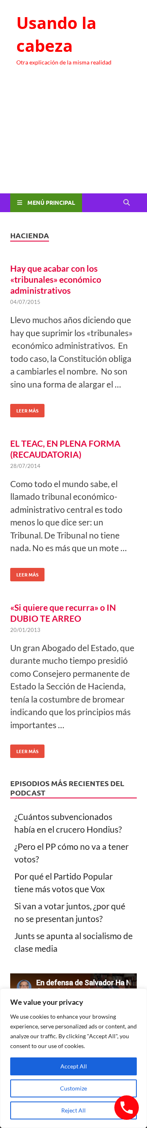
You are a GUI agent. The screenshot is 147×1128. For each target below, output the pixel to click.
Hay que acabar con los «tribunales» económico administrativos (55, 279)
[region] (73, 1058)
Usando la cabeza (56, 34)
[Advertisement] (73, 137)
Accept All (73, 1066)
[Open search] (126, 202)
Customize (73, 1088)
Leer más (24, 409)
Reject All (73, 1110)
